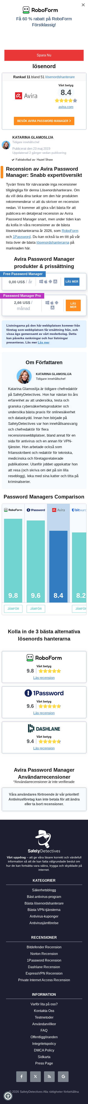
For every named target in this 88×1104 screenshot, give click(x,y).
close (82, 5)
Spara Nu (44, 55)
